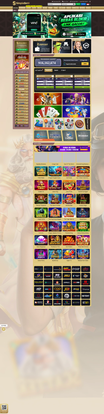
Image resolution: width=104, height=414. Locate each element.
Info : (15, 10)
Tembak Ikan (75, 8)
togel (56, 8)
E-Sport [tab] (63, 70)
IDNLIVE (39, 8)
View (85, 62)
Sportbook (22, 8)
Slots (34, 8)
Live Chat (65, 1)
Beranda (15, 8)
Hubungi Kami (74, 1)
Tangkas (68, 8)
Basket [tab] (56, 70)
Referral (82, 8)
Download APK (57, 1)
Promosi (88, 8)
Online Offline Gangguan (22, 125)
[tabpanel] (63, 82)
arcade (45, 8)
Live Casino (62, 8)
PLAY (45, 87)
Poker (50, 8)
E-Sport (28, 8)
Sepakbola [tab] (48, 70)
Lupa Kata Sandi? (84, 1)
